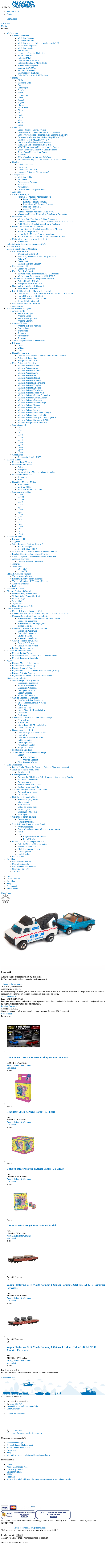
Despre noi (11, 1450)
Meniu (4, 26)
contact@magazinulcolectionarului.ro (23, 1406)
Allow (19, 1535)
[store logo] (23, 7)
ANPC (10, 1474)
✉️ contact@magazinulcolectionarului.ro (24, 1433)
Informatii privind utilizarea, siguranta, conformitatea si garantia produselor (39, 1479)
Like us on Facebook (16, 1413)
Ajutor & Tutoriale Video (18, 1467)
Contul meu (12, 19)
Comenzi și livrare (14, 1469)
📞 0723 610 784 (14, 1404)
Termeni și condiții (15, 1442)
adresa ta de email (9, 1377)
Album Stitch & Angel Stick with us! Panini (31, 1225)
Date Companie (13, 1409)
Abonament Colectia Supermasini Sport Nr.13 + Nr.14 (37, 1057)
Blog (9, 1452)
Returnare (11, 1477)
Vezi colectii (6, 1014)
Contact (10, 14)
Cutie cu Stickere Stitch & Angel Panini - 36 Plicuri (35, 1168)
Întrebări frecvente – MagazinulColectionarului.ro (28, 1455)
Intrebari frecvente (9, 1006)
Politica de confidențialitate (18, 1447)
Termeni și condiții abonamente (20, 1445)
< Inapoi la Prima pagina (11, 984)
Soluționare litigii (14, 1472)
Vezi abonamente (8, 996)
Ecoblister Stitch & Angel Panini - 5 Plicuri (31, 1111)
